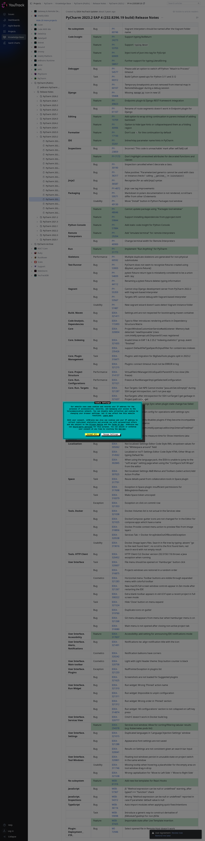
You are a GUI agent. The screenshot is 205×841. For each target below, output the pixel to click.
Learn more (108, 415)
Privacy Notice (96, 424)
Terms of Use (118, 424)
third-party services (82, 427)
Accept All (92, 434)
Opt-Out (122, 429)
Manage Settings (110, 434)
